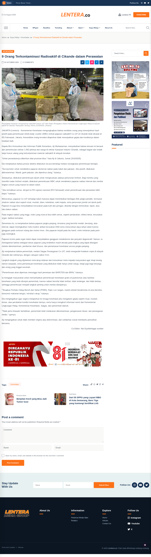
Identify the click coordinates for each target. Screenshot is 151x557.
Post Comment (13, 463)
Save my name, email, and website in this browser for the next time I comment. (34, 456)
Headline (46, 28)
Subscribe (141, 15)
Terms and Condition (8, 547)
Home (25, 28)
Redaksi (74, 521)
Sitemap (20, 547)
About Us (108, 28)
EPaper (35, 28)
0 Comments (28, 62)
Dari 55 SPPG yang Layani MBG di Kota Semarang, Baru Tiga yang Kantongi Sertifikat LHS (85, 400)
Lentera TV (126, 15)
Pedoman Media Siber (79, 518)
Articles (105, 521)
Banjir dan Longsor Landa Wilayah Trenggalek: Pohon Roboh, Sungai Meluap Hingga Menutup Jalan (71, 3)
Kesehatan (8, 51)
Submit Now (104, 485)
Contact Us (106, 524)
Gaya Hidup (94, 28)
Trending (58, 28)
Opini (80, 28)
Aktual (69, 28)
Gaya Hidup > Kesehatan (19, 37)
